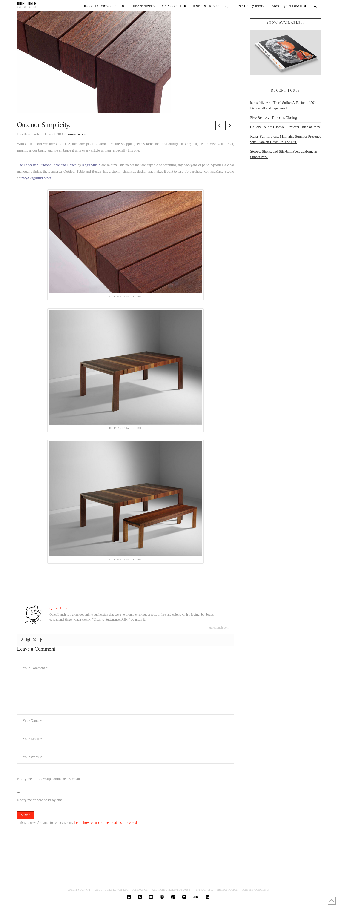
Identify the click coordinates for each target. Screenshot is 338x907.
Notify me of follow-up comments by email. (49, 779)
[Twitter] (34, 640)
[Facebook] (41, 640)
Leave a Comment (77, 134)
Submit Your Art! (79, 889)
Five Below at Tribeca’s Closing (273, 118)
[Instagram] (22, 640)
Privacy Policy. (227, 889)
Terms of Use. (203, 889)
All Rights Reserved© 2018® (171, 889)
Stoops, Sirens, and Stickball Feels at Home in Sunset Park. (283, 154)
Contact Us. (140, 889)
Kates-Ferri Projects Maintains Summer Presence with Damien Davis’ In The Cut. (285, 139)
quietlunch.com (219, 627)
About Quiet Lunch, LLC (111, 889)
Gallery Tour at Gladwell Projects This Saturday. (285, 127)
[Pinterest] (28, 640)
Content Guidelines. (256, 889)
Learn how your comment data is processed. (106, 822)
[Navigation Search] (315, 5)
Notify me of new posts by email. (41, 800)
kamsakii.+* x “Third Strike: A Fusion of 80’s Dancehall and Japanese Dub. (283, 105)
